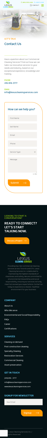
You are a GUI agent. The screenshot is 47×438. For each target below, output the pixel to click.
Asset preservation (12, 365)
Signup (27, 412)
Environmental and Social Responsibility (22, 315)
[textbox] (20, 152)
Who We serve (10, 310)
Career (7, 324)
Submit (15, 182)
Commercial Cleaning (13, 360)
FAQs (6, 319)
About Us (8, 306)
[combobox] (22, 152)
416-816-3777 (10, 83)
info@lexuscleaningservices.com (21, 92)
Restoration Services (13, 356)
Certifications (10, 328)
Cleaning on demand (13, 342)
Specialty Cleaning (12, 351)
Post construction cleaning (16, 346)
